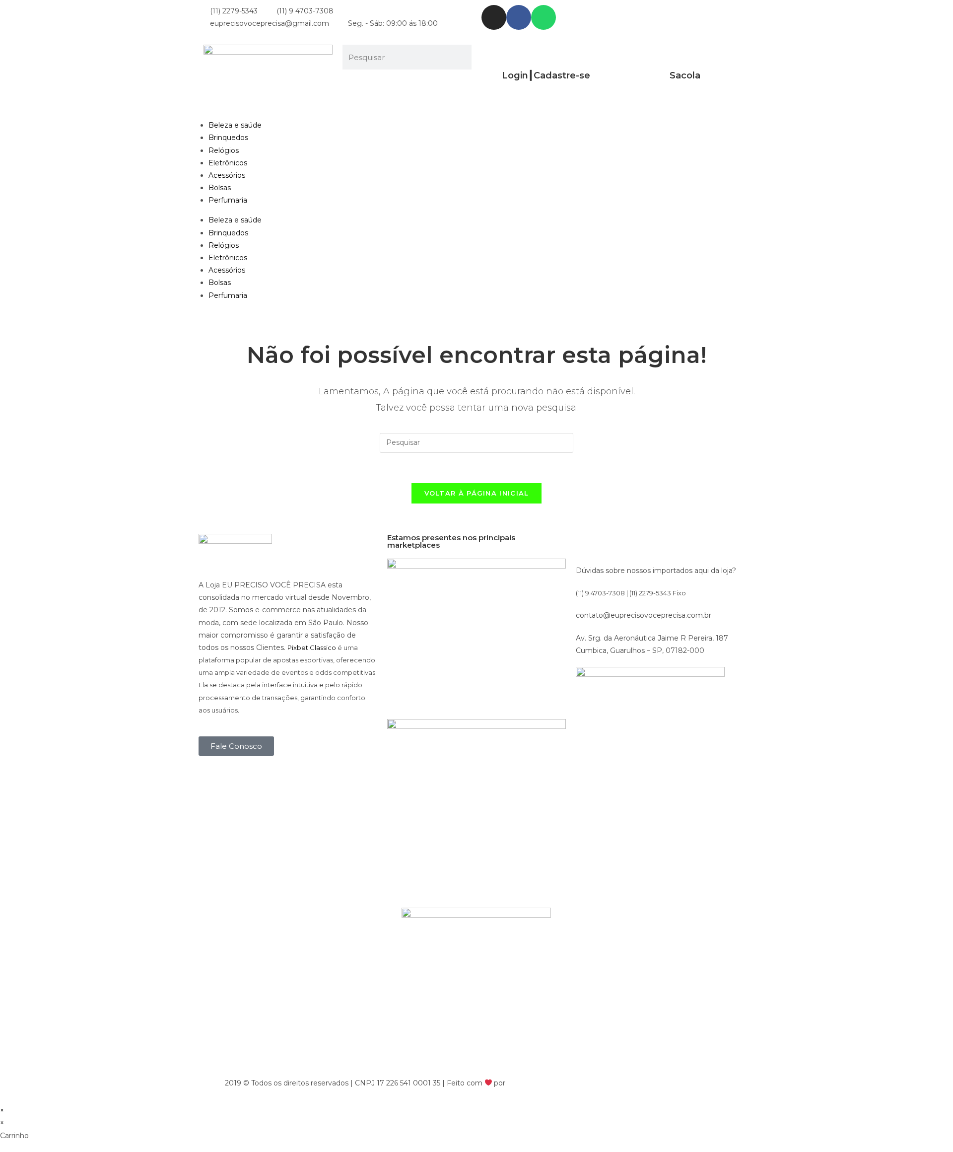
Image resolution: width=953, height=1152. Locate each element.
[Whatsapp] (543, 17)
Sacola (685, 75)
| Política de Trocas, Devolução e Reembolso (650, 1083)
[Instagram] (493, 17)
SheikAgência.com (539, 1083)
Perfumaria (227, 200)
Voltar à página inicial (476, 493)
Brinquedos (228, 137)
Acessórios (226, 175)
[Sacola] (685, 57)
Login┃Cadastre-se (546, 75)
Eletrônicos (227, 162)
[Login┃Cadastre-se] (546, 57)
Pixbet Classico (311, 647)
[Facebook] (518, 17)
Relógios (223, 150)
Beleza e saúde (235, 125)
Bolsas (219, 187)
